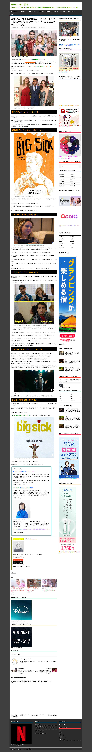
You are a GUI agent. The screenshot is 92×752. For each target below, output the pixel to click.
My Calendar (37, 724)
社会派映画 (55, 11)
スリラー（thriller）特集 (65, 349)
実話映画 (48, 11)
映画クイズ (23, 11)
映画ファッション (72, 11)
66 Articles (31, 659)
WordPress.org (62, 739)
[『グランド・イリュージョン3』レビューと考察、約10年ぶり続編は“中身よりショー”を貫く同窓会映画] (61, 411)
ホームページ (37, 728)
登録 (59, 730)
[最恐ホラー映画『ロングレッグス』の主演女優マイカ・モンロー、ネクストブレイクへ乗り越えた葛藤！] (61, 370)
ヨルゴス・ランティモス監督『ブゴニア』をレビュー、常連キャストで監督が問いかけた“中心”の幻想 (72, 426)
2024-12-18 (15, 27)
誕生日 (12, 14)
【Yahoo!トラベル (63, 344)
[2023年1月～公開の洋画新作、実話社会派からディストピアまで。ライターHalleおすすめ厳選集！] (49, 583)
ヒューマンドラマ (32, 11)
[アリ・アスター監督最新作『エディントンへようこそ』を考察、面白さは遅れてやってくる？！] (61, 354)
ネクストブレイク (15, 11)
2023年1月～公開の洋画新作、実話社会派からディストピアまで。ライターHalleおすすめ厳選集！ (49, 589)
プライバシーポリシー (39, 726)
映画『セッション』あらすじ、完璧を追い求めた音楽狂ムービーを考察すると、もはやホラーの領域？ (72, 361)
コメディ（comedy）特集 (65, 406)
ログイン (60, 732)
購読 (61, 385)
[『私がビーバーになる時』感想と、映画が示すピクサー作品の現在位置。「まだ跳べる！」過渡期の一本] (61, 419)
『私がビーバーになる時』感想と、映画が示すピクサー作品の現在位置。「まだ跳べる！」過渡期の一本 (72, 418)
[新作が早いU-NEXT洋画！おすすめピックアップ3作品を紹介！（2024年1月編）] (34, 583)
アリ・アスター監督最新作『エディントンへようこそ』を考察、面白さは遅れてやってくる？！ (72, 353)
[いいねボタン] (13, 572)
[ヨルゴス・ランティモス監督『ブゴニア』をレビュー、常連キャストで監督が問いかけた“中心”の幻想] (61, 427)
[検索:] (70, 166)
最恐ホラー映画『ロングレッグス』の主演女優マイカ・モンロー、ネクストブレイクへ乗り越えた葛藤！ (72, 369)
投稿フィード (61, 735)
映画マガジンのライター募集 (40, 733)
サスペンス (63, 11)
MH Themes (29, 749)
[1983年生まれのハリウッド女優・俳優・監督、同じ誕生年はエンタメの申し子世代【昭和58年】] (18, 583)
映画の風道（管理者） (39, 731)
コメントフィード (62, 737)
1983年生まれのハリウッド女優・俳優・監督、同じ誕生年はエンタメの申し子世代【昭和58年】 (18, 589)
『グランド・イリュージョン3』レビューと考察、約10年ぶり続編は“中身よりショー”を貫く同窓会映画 (72, 410)
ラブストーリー (36, 27)
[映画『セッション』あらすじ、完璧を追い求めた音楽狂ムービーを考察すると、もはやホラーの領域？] (61, 362)
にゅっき (21, 27)
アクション (41, 11)
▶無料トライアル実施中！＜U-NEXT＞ (21, 566)
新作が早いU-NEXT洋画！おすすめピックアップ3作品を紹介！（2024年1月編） (34, 589)
